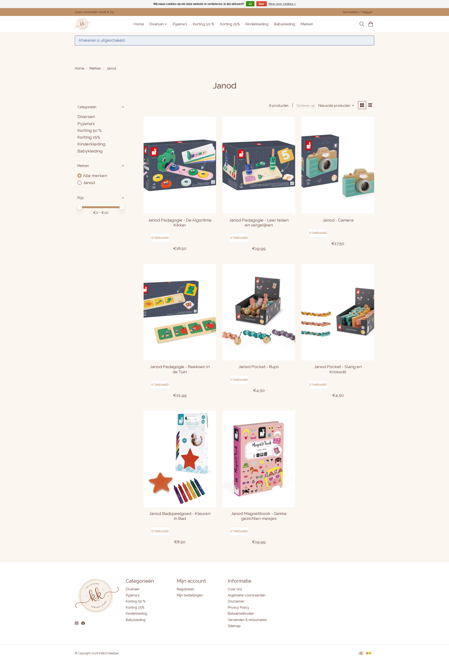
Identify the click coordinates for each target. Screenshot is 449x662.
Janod (89, 182)
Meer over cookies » (282, 4)
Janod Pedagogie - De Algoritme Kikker (180, 222)
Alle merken (95, 175)
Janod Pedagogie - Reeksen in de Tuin (180, 369)
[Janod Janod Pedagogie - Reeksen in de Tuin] (180, 312)
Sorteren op (306, 105)
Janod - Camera (337, 220)
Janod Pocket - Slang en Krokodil (338, 369)
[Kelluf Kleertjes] (83, 24)
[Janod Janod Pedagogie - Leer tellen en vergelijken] (258, 165)
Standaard (160, 238)
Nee (261, 4)
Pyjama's (180, 24)
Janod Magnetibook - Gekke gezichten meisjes (259, 516)
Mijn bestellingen (190, 595)
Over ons (235, 589)
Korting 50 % (203, 24)
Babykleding (284, 24)
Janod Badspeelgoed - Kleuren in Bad (179, 516)
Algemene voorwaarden (246, 595)
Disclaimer (236, 601)
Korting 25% (230, 24)
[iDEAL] (369, 653)
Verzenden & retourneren (247, 620)
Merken (307, 24)
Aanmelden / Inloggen (358, 12)
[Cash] (361, 653)
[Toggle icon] (361, 24)
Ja (250, 4)
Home (139, 24)
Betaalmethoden (241, 613)
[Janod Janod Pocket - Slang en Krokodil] (337, 312)
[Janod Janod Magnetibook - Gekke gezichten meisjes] (258, 459)
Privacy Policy (238, 607)
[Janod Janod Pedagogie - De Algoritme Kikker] (180, 165)
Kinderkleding (257, 24)
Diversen (86, 116)
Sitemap (234, 626)
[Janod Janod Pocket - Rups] (258, 312)
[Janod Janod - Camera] (337, 165)
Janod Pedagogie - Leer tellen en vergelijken (259, 222)
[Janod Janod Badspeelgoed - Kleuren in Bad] (180, 459)
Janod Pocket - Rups (259, 366)
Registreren (185, 589)
